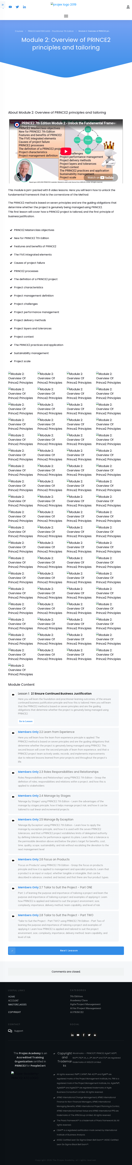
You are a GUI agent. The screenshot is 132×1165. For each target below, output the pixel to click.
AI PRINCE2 (77, 1012)
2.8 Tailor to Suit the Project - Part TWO (66, 915)
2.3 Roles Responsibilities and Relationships (69, 772)
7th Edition (76, 996)
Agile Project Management (85, 1004)
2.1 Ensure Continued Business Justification (61, 694)
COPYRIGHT (14, 1012)
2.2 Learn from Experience (57, 732)
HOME (11, 996)
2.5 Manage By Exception (56, 819)
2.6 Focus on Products (54, 859)
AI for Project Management (85, 1008)
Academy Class (79, 1000)
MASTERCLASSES (17, 1004)
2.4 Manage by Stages (55, 796)
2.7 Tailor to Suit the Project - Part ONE (65, 887)
